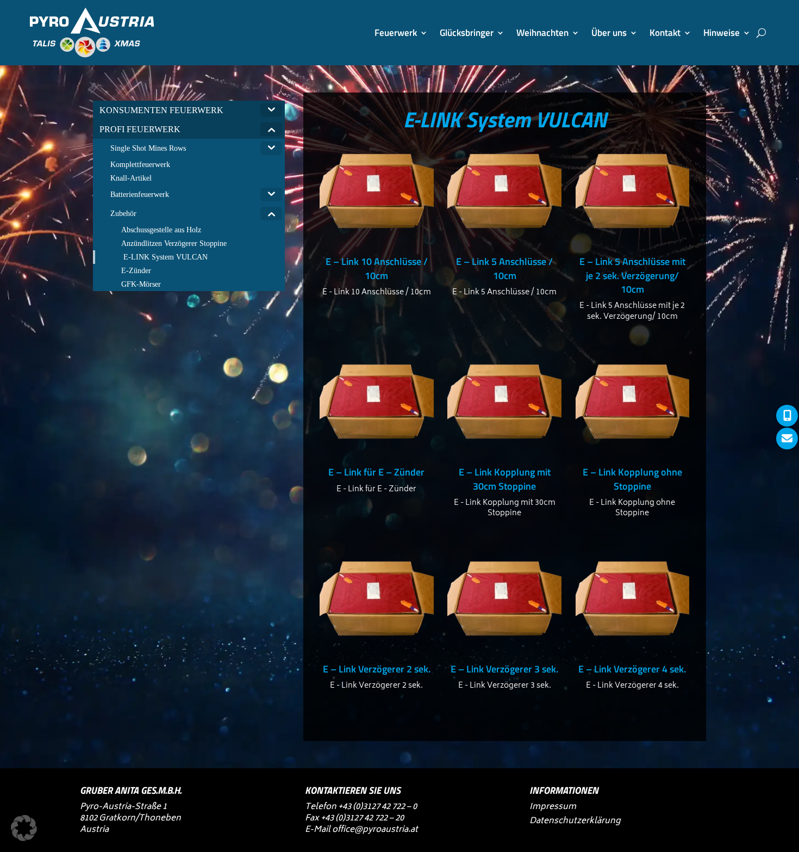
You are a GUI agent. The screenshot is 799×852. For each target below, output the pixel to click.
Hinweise (721, 33)
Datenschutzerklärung (574, 821)
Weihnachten (542, 33)
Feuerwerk (395, 33)
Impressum (552, 807)
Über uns (609, 33)
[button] (24, 828)
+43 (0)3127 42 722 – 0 (377, 807)
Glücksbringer (467, 33)
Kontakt (665, 33)
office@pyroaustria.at (375, 830)
